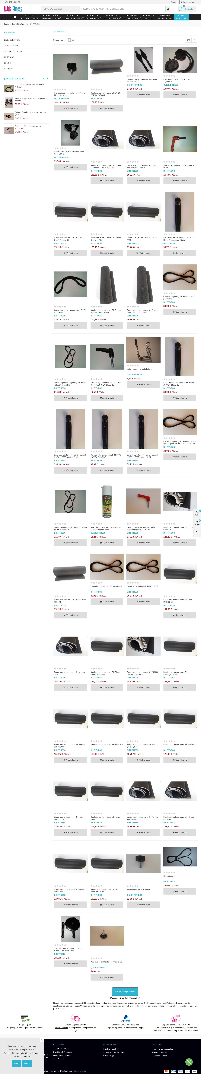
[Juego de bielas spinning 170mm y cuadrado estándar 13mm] (70, 929)
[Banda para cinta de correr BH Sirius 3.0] (107, 718)
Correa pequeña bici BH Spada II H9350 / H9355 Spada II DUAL (70, 528)
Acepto (27, 1063)
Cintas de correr (13, 51)
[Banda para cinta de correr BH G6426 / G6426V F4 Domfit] (107, 67)
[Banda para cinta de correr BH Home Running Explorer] (180, 646)
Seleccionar (58, 40)
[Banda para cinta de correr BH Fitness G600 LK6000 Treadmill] (143, 284)
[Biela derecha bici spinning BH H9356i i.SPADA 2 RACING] (107, 429)
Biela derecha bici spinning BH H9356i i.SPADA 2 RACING (106, 456)
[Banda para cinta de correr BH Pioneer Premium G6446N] (107, 646)
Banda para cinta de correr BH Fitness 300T (142, 239)
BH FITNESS (10, 32)
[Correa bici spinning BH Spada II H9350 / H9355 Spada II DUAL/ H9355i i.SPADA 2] (180, 422)
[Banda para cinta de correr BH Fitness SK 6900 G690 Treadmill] (107, 284)
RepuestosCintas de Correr (73, 17)
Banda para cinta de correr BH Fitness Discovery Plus (106, 239)
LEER (16, 1063)
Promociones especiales (162, 1049)
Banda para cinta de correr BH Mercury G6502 (69, 673)
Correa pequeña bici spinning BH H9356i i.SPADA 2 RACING (70, 384)
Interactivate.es (79, 1071)
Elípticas (9, 57)
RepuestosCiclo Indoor (93, 17)
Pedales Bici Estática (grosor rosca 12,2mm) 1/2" (177, 80)
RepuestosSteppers (148, 17)
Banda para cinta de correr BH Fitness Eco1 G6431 (69, 818)
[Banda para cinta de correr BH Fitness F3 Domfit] (180, 791)
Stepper (8, 69)
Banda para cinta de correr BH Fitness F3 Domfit (178, 818)
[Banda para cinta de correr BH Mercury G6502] (70, 646)
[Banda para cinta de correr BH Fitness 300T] (143, 211)
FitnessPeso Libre (181, 17)
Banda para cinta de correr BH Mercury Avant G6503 (142, 818)
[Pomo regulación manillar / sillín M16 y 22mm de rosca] (9, 102)
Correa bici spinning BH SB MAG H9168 (106, 586)
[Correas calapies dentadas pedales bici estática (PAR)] (143, 60)
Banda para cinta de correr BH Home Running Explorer (178, 673)
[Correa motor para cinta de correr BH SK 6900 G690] (70, 284)
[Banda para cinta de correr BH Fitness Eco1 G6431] (70, 791)
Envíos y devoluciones (114, 1052)
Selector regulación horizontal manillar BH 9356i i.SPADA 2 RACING (106, 384)
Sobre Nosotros (112, 1049)
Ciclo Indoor (11, 46)
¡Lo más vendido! (14, 78)
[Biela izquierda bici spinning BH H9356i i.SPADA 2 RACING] (180, 356)
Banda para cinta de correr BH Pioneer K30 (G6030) (69, 746)
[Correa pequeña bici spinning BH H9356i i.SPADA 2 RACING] (70, 356)
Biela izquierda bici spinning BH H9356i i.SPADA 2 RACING (178, 384)
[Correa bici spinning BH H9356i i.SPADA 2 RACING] (180, 277)
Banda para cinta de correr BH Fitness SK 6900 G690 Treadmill (106, 311)
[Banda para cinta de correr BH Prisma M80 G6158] (180, 574)
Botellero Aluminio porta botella (139, 369)
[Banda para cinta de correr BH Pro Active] (180, 718)
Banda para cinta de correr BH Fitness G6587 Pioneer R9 (69, 239)
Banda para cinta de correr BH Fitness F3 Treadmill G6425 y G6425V (106, 166)
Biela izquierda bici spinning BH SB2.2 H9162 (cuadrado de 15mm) (178, 239)
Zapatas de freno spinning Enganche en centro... (30, 113)
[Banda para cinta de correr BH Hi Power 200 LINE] (70, 574)
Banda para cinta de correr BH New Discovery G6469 (104, 890)
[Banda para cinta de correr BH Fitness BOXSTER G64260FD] (143, 139)
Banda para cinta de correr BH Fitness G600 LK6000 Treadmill (142, 311)
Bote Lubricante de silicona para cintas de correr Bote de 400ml (106, 528)
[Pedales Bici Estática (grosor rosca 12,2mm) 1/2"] (180, 60)
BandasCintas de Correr (29, 17)
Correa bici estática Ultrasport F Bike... (30, 85)
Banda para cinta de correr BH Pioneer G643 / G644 (142, 746)
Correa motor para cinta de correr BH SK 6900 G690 (70, 311)
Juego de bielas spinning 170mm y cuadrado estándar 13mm (68, 949)
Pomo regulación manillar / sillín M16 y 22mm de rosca (69, 94)
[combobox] (60, 9)
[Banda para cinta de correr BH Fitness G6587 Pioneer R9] (70, 211)
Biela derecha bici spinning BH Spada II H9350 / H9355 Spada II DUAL (142, 456)
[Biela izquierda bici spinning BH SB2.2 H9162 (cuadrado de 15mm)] (180, 211)
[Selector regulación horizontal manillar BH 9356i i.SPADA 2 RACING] (107, 356)
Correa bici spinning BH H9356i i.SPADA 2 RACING (179, 298)
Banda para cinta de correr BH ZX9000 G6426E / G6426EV (142, 673)
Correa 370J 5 (168, 876)
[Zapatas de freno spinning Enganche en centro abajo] (9, 116)
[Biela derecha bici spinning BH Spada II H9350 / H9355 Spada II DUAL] (143, 429)
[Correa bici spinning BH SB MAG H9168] (107, 567)
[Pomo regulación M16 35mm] (143, 863)
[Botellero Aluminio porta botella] (143, 350)
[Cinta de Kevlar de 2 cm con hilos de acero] (9, 130)
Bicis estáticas (12, 40)
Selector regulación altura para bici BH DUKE (178, 166)
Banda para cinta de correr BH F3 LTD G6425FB (178, 528)
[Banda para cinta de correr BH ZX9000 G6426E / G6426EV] (143, 646)
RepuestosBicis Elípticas (131, 17)
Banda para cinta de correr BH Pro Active (179, 745)
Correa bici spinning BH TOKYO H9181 (142, 586)
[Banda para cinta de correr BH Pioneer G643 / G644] (143, 718)
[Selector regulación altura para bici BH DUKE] (180, 139)
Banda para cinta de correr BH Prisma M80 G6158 (178, 601)
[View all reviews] (70, 90)
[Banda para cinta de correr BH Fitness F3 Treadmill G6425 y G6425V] (107, 139)
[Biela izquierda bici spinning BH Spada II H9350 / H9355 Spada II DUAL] (70, 429)
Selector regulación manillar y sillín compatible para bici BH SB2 (141, 528)
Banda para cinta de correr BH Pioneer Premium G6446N (106, 673)
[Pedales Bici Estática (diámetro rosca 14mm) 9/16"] (70, 132)
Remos (7, 63)
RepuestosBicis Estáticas (112, 17)
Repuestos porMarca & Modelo (51, 17)
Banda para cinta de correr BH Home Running (105, 818)
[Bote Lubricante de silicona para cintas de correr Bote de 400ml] (107, 501)
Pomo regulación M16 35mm (138, 889)
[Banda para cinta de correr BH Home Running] (107, 791)
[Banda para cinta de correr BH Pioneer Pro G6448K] (70, 863)
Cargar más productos (125, 991)
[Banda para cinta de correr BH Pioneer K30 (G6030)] (70, 718)
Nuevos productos (160, 1052)
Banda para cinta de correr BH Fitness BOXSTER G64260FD (142, 166)
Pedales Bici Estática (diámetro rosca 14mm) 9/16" (69, 153)
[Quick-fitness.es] (19, 9)
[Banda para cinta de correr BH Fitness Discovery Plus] (107, 211)
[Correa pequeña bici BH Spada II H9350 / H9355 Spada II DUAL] (70, 501)
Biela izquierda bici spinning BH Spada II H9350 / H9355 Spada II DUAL (70, 456)
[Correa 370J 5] (180, 857)
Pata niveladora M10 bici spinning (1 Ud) (107, 962)
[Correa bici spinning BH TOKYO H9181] (143, 567)
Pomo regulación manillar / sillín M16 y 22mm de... (30, 99)
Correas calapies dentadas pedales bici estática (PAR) (142, 80)
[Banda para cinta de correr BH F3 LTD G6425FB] (180, 501)
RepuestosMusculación (165, 17)
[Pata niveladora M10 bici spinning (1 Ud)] (107, 936)
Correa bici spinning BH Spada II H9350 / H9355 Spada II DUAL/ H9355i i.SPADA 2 (179, 443)
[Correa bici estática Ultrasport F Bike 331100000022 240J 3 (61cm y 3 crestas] (9, 88)
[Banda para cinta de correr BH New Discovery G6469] (107, 863)
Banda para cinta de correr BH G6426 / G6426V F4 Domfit (106, 94)
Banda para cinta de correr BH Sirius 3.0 (107, 745)
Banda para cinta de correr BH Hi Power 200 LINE (70, 601)
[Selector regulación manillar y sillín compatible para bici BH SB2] (143, 501)
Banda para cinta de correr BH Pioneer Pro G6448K (69, 890)
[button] (43, 78)
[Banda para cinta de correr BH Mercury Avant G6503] (143, 791)
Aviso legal (109, 1056)
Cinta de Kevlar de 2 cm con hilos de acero (32, 126)
